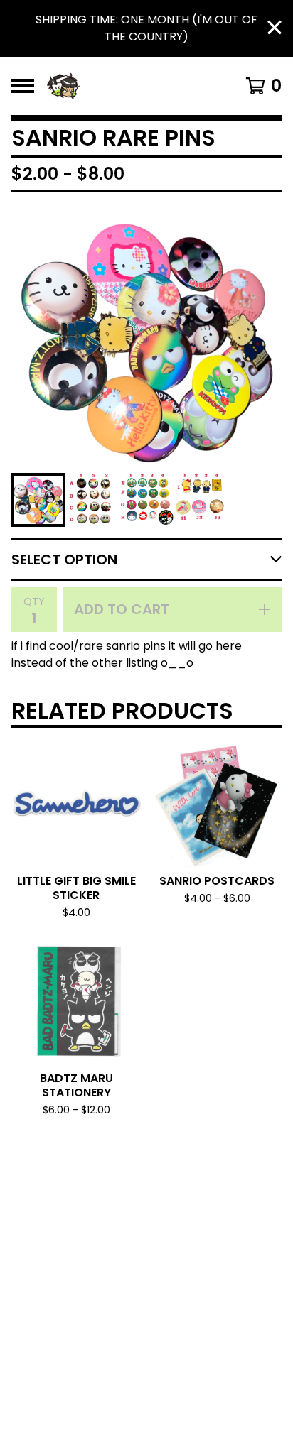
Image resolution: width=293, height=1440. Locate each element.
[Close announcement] (274, 28)
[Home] (128, 86)
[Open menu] (22, 85)
